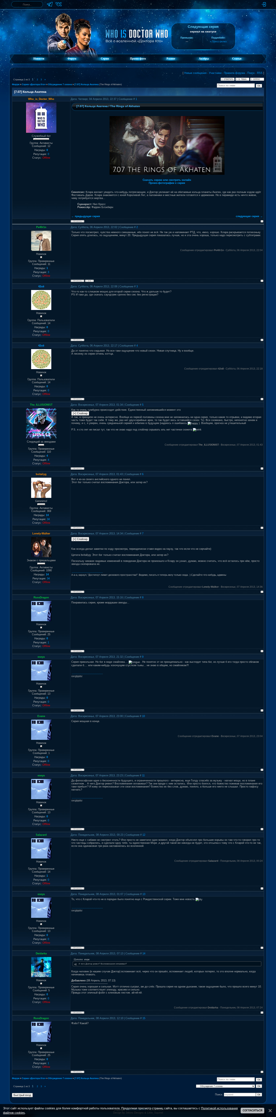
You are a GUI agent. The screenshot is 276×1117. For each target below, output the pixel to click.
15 (143, 1018)
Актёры (204, 58)
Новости (38, 58)
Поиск (251, 72)
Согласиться (252, 1110)
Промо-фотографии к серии (167, 182)
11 (143, 775)
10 (143, 716)
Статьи (236, 58)
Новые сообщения (195, 72)
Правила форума (234, 72)
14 (143, 953)
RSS (259, 72)
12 (143, 834)
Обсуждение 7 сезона (60, 84)
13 (143, 894)
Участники (215, 72)
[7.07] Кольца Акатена (86, 84)
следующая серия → (249, 216)
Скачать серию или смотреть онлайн (167, 179)
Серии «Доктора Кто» (34, 84)
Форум (71, 58)
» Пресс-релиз (218, 41)
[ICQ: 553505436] (89, 281)
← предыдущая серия (85, 216)
